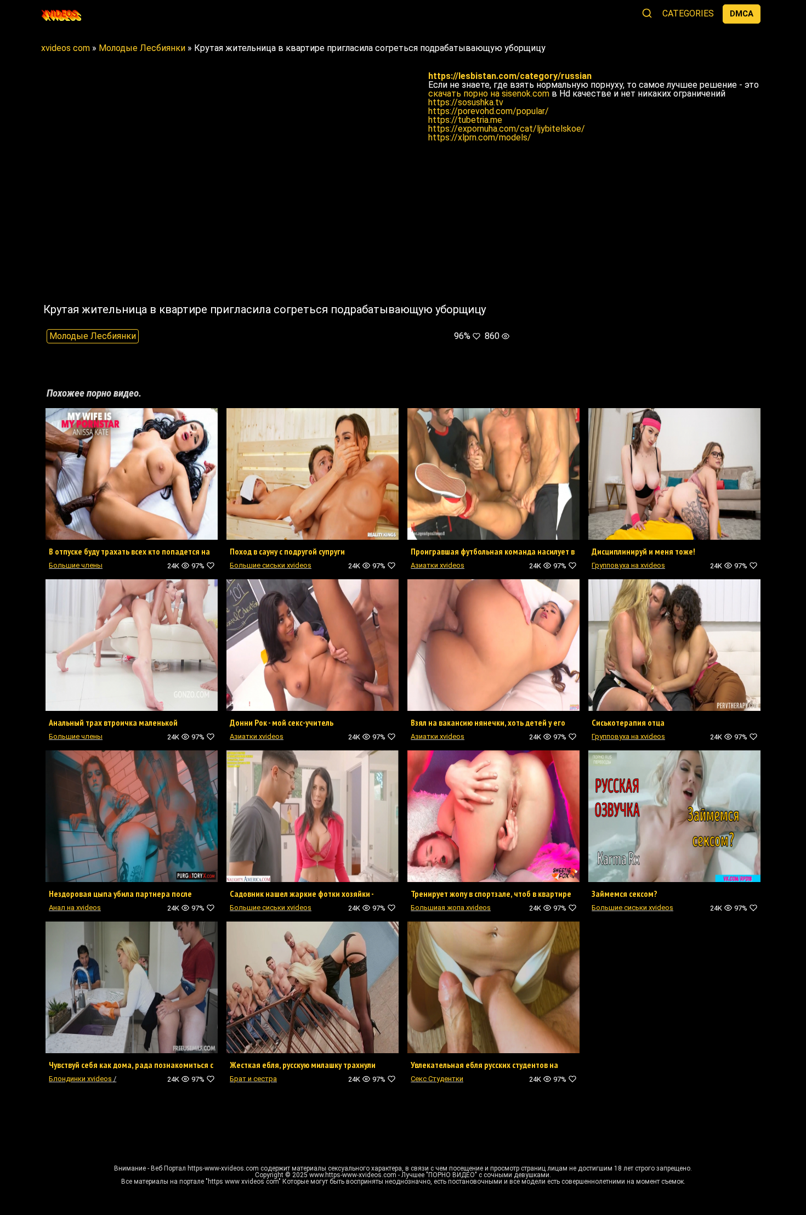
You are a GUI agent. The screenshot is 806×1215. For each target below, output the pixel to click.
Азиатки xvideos (437, 565)
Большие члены (76, 565)
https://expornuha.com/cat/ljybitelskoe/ (506, 128)
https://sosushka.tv (465, 102)
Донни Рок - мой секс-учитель (281, 722)
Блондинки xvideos (80, 1079)
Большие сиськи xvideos (270, 565)
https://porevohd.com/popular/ (488, 111)
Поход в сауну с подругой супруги (287, 551)
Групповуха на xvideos (628, 565)
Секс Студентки (437, 1079)
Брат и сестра (253, 1079)
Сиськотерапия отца (628, 722)
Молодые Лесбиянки (92, 336)
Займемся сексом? (624, 893)
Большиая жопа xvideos (451, 907)
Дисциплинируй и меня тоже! (643, 551)
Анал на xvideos (75, 907)
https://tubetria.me (465, 120)
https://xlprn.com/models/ (479, 137)
